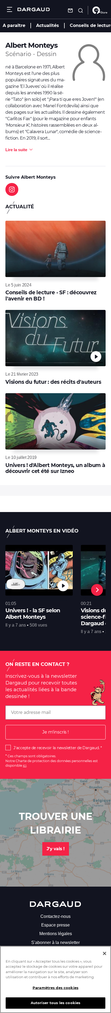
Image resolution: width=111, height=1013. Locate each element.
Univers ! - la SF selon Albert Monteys (32, 613)
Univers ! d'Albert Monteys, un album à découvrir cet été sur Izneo (55, 468)
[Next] (97, 590)
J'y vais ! (56, 848)
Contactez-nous (55, 916)
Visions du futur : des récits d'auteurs (53, 382)
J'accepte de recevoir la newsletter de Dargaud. (56, 747)
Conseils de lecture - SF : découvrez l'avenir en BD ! (50, 295)
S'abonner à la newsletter (55, 942)
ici (24, 765)
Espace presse (55, 925)
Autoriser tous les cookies (55, 1003)
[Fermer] (104, 953)
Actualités (47, 25)
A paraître (14, 25)
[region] (55, 979)
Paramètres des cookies (55, 988)
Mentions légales (55, 933)
